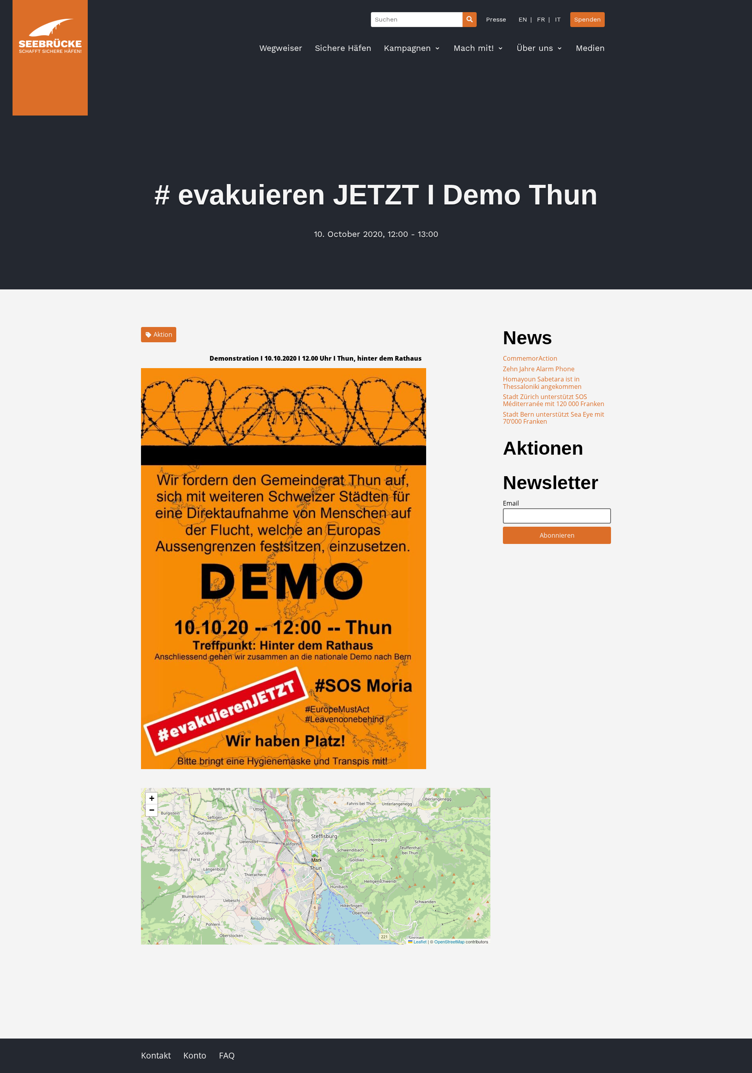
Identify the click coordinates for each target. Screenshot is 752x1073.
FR (540, 19)
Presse (496, 19)
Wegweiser (280, 48)
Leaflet (419, 941)
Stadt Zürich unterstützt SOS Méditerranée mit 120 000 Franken (553, 400)
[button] (316, 858)
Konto (194, 1055)
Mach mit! (474, 48)
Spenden (587, 19)
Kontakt (156, 1055)
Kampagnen (407, 48)
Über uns (535, 48)
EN (523, 19)
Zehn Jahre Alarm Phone (539, 369)
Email (511, 503)
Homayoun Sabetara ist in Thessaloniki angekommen (542, 382)
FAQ (227, 1055)
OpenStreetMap (449, 941)
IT (557, 19)
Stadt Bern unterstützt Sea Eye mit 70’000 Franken (553, 418)
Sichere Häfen (343, 48)
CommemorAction (530, 358)
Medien (590, 48)
